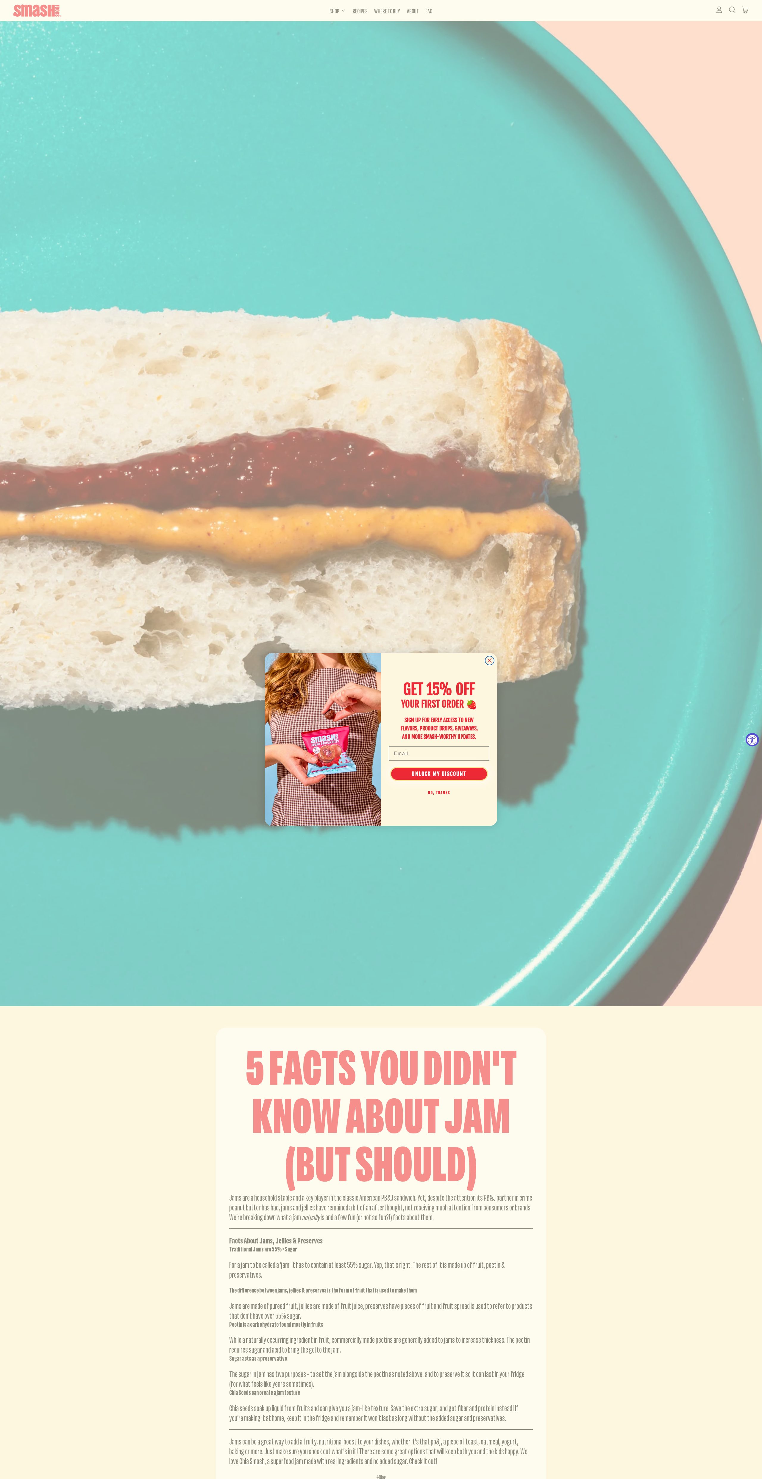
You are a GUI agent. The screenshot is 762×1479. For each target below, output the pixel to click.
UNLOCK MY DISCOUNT (439, 774)
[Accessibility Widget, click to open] (752, 739)
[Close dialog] (489, 660)
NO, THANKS (439, 793)
